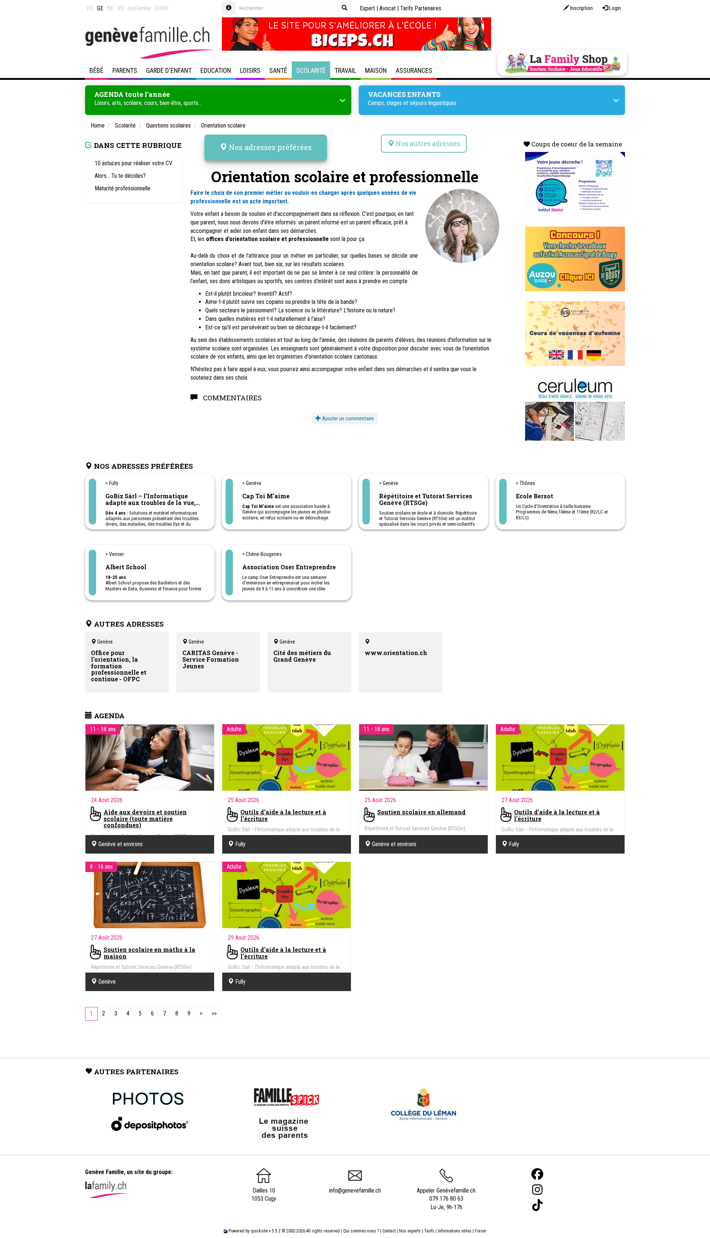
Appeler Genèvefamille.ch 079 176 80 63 (446, 1195)
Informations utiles (454, 1231)
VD (89, 8)
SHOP (162, 8)
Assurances (414, 70)
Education (215, 70)
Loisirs (250, 70)
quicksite (259, 1231)
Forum (480, 1231)
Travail (345, 70)
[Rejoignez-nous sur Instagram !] (537, 1189)
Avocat (387, 8)
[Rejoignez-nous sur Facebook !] (537, 1174)
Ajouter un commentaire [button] (347, 418)
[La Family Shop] (562, 63)
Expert (367, 8)
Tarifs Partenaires (420, 8)
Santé (278, 70)
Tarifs (429, 1231)
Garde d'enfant (169, 70)
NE (110, 8)
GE (100, 8)
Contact (389, 1231)
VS (120, 8)
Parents (124, 70)
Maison (376, 70)
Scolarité (311, 70)
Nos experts (410, 1231)
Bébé (96, 70)
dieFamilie (139, 8)
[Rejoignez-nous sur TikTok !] (537, 1205)
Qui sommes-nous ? (361, 1231)
